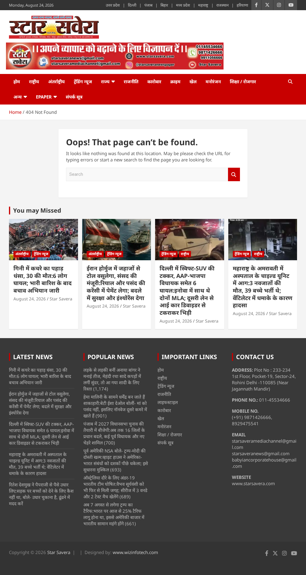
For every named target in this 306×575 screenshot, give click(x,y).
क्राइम (175, 81)
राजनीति (131, 81)
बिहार (164, 5)
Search (234, 174)
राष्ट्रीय (34, 81)
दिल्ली (132, 5)
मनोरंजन (213, 81)
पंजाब (148, 5)
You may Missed (37, 210)
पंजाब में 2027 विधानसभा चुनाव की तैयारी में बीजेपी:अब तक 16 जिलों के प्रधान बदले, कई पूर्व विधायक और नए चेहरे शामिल (114, 433)
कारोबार (154, 81)
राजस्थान (222, 5)
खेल (193, 81)
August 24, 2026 (29, 299)
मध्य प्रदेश (183, 5)
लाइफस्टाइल (167, 402)
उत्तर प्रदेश (113, 5)
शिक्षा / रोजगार (243, 81)
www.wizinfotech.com (135, 552)
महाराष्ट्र (203, 5)
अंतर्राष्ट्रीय (56, 81)
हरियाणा (242, 5)
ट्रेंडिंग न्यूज (83, 81)
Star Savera (61, 299)
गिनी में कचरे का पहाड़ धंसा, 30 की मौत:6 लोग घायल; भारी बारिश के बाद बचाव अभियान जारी (42, 279)
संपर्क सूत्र (74, 97)
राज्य (105, 81)
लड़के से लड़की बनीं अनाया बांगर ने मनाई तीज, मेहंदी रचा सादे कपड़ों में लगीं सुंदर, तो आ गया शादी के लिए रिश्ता (112, 379)
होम (16, 81)
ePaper (44, 97)
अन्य (17, 97)
